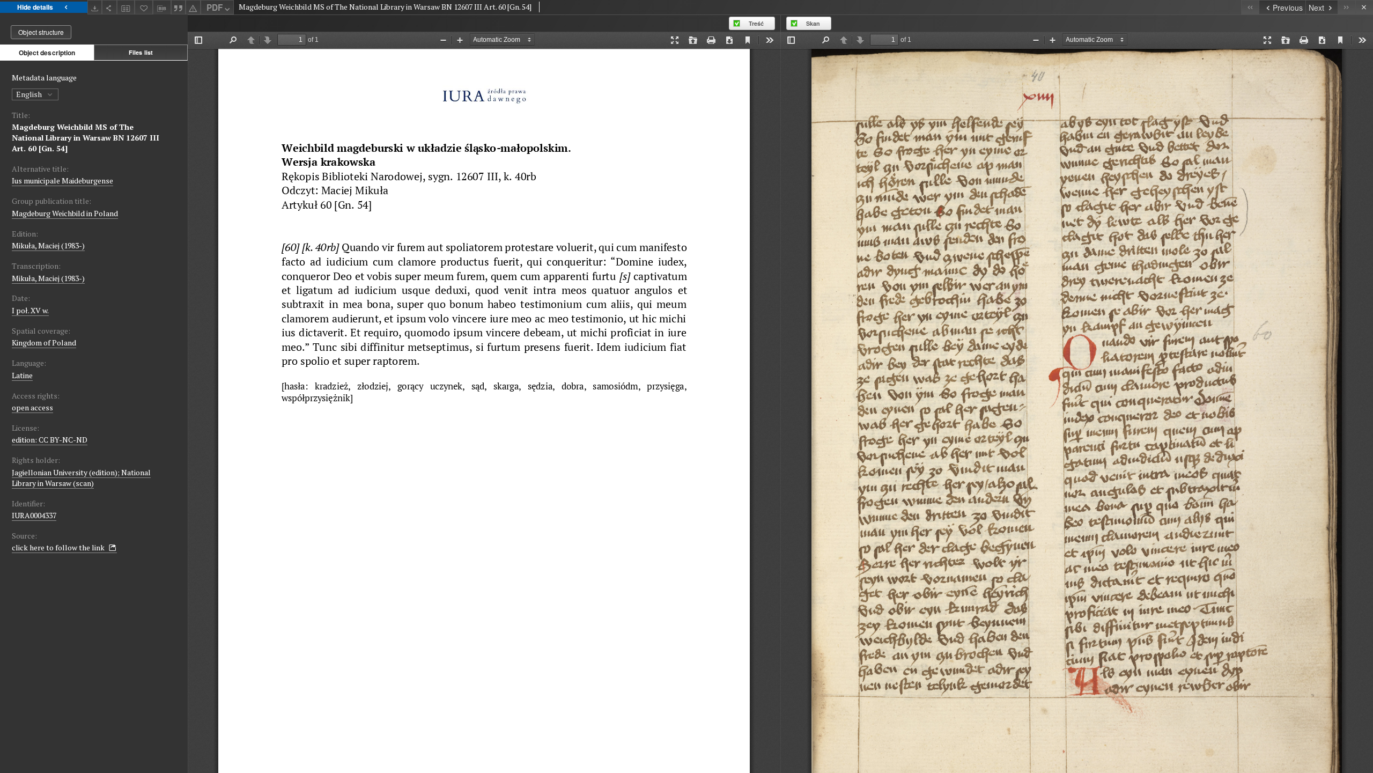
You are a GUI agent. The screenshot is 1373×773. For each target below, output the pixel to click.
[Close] (1364, 7)
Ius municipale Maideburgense (62, 180)
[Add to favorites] (144, 7)
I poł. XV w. (30, 310)
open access (32, 407)
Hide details (35, 7)
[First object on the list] (1250, 7)
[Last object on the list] (1346, 7)
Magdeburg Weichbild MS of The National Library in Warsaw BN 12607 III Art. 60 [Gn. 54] (85, 137)
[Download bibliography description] (162, 7)
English (29, 94)
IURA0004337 (34, 515)
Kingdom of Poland (44, 342)
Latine (22, 375)
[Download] (94, 7)
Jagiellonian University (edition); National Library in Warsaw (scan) (81, 477)
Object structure (41, 31)
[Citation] (178, 7)
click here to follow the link (59, 547)
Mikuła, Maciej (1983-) (48, 245)
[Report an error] (193, 7)
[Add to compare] (126, 7)
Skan (813, 23)
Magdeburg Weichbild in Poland (65, 213)
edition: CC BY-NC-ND (49, 440)
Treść (756, 23)
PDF (214, 7)
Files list (141, 52)
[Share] (109, 7)
